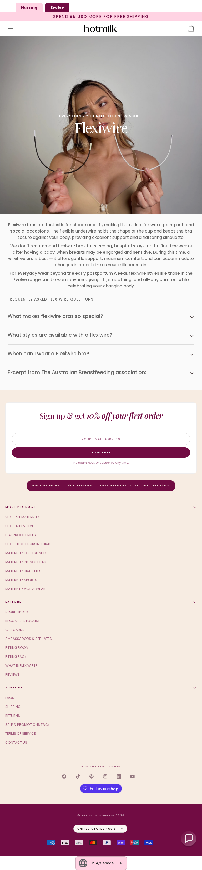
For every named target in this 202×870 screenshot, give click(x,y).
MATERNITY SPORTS (21, 579)
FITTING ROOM (17, 647)
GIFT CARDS (14, 629)
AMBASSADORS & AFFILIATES (28, 638)
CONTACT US (16, 742)
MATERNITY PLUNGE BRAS (25, 561)
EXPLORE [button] (13, 602)
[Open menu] (15, 28)
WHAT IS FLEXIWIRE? (21, 665)
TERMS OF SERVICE (20, 733)
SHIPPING (13, 706)
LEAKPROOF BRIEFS (20, 535)
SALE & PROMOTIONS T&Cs (27, 724)
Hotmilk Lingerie (98, 815)
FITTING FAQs (16, 656)
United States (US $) (97, 828)
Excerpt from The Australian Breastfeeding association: (77, 372)
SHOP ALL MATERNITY (22, 517)
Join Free (101, 452)
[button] (188, 838)
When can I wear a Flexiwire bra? (48, 353)
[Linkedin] (119, 776)
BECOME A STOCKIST (22, 620)
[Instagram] (105, 776)
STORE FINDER (16, 611)
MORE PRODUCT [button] (20, 507)
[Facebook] (64, 776)
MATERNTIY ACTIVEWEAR (25, 588)
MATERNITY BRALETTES (23, 570)
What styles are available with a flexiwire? (60, 335)
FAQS (9, 697)
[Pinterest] (91, 776)
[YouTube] (132, 776)
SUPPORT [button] (14, 687)
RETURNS (12, 715)
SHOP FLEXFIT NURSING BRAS (28, 544)
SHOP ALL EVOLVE (19, 526)
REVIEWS (12, 674)
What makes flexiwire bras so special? (55, 316)
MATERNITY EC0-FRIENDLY (26, 552)
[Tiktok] (77, 776)
